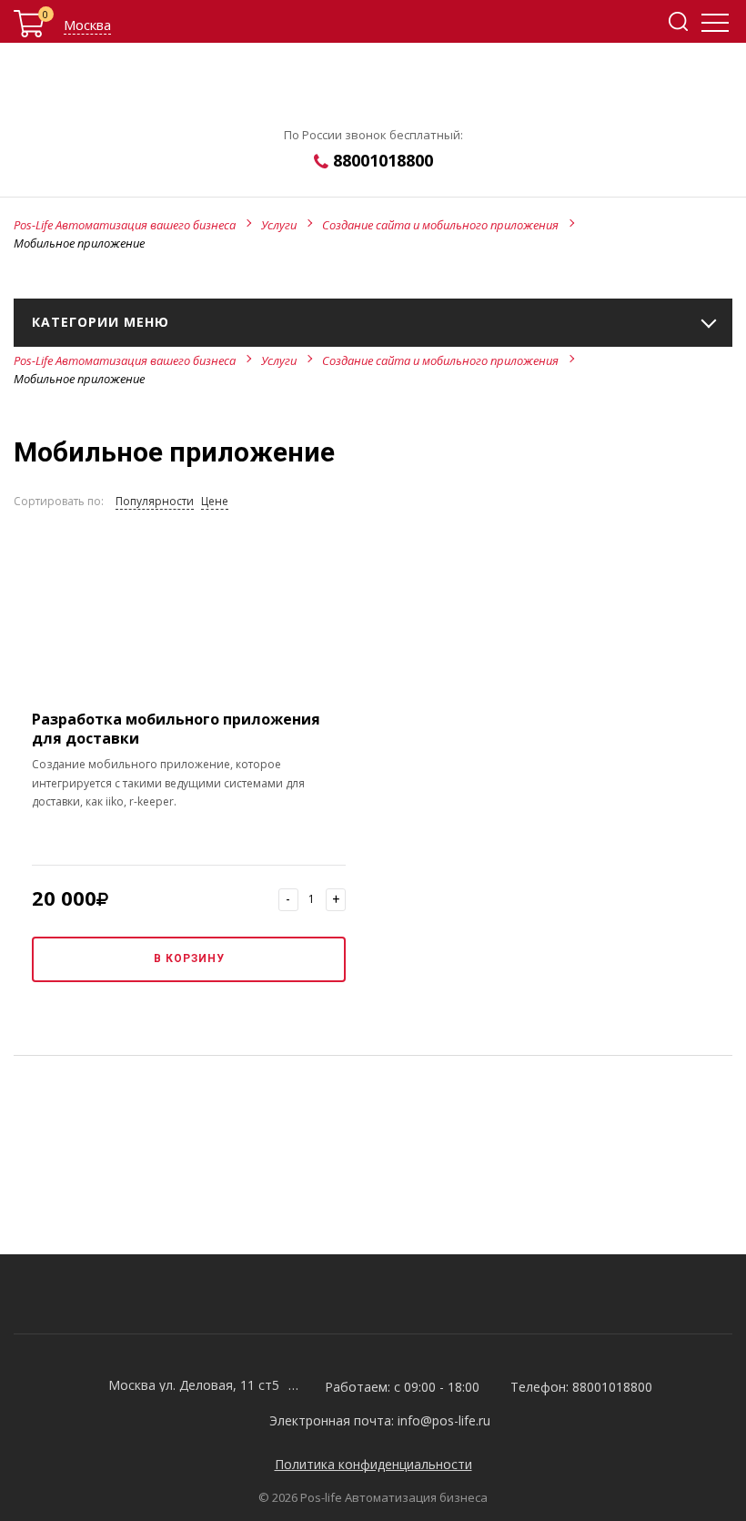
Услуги (279, 225)
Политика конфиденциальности (373, 1464)
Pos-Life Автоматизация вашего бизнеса (125, 225)
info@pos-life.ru (444, 1420)
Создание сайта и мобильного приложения (440, 225)
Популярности (155, 501)
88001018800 (383, 160)
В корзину (189, 958)
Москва (87, 24)
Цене (214, 501)
